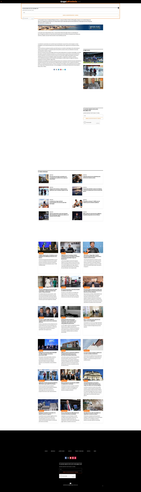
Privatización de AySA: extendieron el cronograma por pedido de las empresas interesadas (59, 178)
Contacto (70, 451)
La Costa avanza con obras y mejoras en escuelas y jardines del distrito (93, 353)
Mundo (95, 451)
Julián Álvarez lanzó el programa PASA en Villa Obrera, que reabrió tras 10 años (48, 383)
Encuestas (41, 317)
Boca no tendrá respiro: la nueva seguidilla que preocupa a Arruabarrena (90, 60)
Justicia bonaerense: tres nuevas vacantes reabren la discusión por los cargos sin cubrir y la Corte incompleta (92, 384)
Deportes (88, 451)
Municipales (86, 317)
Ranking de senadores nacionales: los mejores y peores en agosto (47, 413)
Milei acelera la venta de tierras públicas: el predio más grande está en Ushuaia (92, 214)
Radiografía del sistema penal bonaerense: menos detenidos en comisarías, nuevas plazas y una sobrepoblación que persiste (68, 321)
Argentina (51, 175)
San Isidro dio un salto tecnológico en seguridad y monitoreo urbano (92, 413)
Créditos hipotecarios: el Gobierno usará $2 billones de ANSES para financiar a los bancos (48, 256)
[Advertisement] (60, 38)
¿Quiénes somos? (62, 451)
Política (63, 253)
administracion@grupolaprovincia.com (70, 484)
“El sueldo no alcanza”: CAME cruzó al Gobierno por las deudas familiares (91, 202)
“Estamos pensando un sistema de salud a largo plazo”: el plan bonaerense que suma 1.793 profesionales (48, 291)
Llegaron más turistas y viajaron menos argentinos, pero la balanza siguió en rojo (59, 189)
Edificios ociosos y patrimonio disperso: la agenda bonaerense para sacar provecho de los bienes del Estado (70, 354)
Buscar (46, 451)
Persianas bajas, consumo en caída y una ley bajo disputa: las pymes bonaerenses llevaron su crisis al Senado (93, 291)
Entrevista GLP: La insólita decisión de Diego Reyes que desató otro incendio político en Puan (90, 86)
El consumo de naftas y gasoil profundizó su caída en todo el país (70, 290)
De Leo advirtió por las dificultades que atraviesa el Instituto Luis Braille (70, 413)
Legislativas (86, 287)
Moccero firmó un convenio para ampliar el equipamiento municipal (70, 383)
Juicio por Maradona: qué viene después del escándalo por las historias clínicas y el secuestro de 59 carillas (59, 215)
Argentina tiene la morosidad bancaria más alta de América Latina (91, 177)
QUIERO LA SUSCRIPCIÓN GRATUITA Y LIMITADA (93, 118)
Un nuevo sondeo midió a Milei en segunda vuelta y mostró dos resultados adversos (48, 321)
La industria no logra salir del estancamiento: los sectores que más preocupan (58, 202)
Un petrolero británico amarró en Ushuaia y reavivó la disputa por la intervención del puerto (92, 190)
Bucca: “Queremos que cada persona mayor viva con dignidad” (92, 320)
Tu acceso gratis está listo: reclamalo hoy (90, 109)
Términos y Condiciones (79, 451)
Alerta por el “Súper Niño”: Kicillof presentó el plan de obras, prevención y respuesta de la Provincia (92, 256)
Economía (41, 253)
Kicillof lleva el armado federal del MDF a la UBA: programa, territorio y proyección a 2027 (48, 354)
